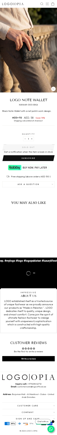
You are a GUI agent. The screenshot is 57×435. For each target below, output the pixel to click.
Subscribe (28, 158)
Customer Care (27, 406)
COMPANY (28, 412)
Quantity (28, 134)
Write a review (28, 358)
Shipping (18, 121)
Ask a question (28, 184)
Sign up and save (28, 419)
